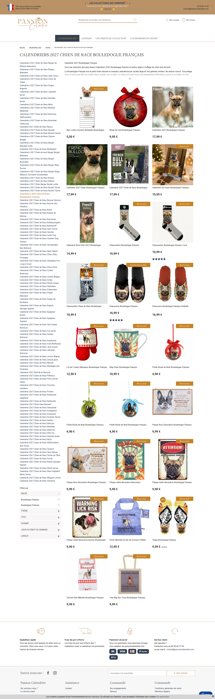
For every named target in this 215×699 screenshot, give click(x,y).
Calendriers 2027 (67, 38)
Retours (113, 691)
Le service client (27, 691)
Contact (68, 688)
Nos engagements (118, 688)
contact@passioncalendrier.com (196, 9)
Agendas (86, 38)
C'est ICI (107, 9)
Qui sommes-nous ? (29, 688)
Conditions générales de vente (168, 688)
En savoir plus (163, 697)
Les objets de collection (111, 38)
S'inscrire (181, 673)
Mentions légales (162, 691)
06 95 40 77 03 (203, 6)
